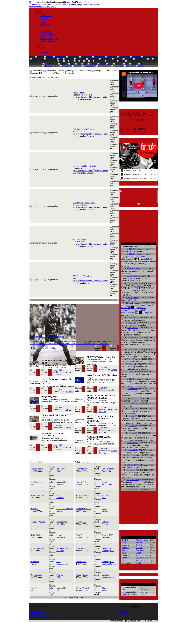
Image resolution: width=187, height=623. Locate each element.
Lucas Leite (35, 588)
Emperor (132, 322)
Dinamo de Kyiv (142, 558)
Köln (58, 495)
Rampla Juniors (108, 469)
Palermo (59, 575)
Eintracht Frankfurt (80, 166)
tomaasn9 (143, 594)
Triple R (125, 540)
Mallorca (60, 484)
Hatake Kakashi (128, 594)
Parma (59, 535)
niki (112, 390)
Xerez (82, 92)
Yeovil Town (107, 484)
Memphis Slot (81, 522)
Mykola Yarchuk (82, 588)
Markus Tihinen (37, 469)
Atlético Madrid (142, 540)
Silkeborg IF (78, 203)
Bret (132, 398)
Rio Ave (105, 588)
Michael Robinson (50, 348)
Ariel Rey (34, 508)
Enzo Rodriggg (133, 465)
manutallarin (133, 388)
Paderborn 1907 (79, 129)
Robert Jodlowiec (38, 548)
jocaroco (125, 545)
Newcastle (60, 537)
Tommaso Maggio (38, 522)
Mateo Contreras (82, 495)
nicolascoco (133, 337)
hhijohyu (132, 249)
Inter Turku (61, 469)
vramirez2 (126, 563)
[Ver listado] (118, 301)
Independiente (62, 564)
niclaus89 (133, 403)
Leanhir (125, 558)
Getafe (75, 92)
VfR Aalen (91, 129)
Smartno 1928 (107, 535)
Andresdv (133, 364)
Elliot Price (80, 535)
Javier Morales (82, 469)
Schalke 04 (94, 166)
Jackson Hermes (37, 495)
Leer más (58, 370)
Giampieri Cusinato (83, 508)
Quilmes (59, 511)
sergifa (68, 410)
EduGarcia (144, 589)
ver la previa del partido (83, 97)
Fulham (139, 542)
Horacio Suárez (82, 482)
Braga (83, 239)
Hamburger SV (108, 551)
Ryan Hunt (35, 562)
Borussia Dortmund (110, 564)
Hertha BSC (107, 548)
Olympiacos (87, 276)
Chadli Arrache (37, 482)
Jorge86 (114, 369)
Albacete (60, 551)
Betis (104, 498)
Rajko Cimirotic (37, 535)
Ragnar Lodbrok (132, 297)
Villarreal (105, 522)
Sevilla (104, 590)
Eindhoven (106, 524)
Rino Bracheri (36, 575)
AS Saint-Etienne (63, 548)
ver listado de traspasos (74, 597)
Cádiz (104, 508)
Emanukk (69, 391)
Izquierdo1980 (133, 455)
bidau (124, 542)
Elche (58, 471)
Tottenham (140, 550)
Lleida (138, 553)
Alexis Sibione (82, 575)
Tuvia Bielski (132, 283)
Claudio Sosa (81, 562)
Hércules (105, 537)
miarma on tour (133, 268)
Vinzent (125, 550)
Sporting (76, 239)
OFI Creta (77, 276)
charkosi (125, 555)
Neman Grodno (142, 555)
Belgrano (105, 575)
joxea (124, 553)
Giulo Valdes (81, 548)
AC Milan (60, 524)
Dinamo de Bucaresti (64, 508)
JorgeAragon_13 (133, 303)
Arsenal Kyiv (107, 471)
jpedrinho (126, 547)
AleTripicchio (132, 276)
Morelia (105, 482)
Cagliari (105, 511)
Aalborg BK (89, 203)
